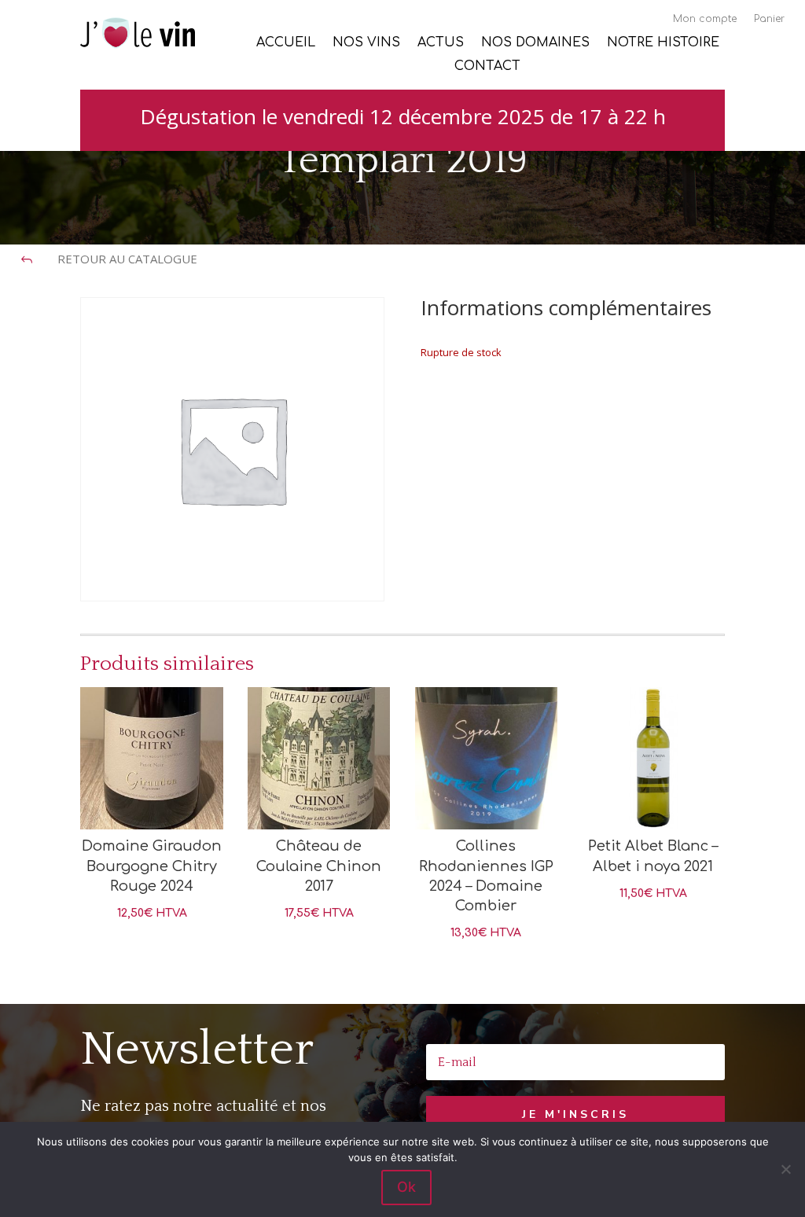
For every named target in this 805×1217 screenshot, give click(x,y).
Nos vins (366, 43)
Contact (487, 67)
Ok (406, 1186)
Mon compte (705, 18)
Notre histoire (663, 43)
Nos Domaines (535, 43)
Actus (440, 43)
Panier (769, 18)
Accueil (285, 43)
